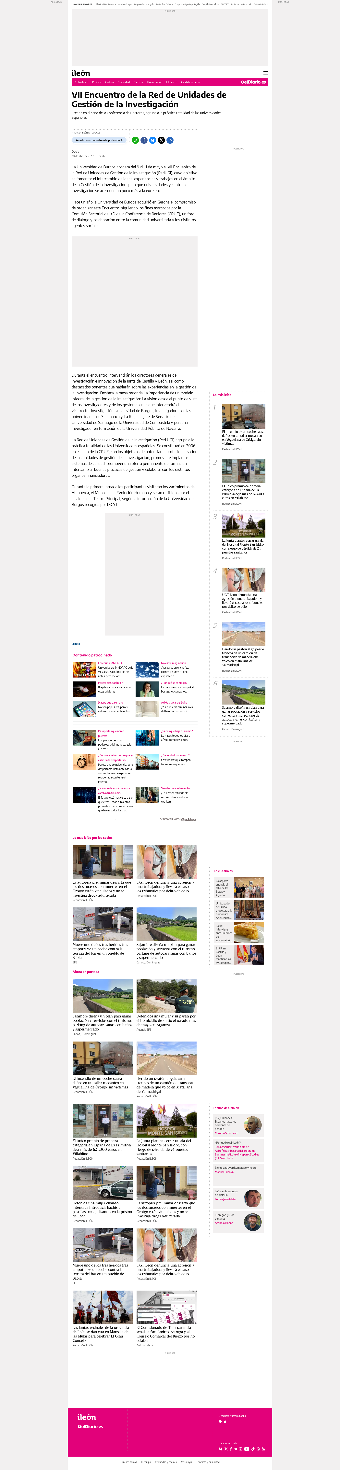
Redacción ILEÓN (83, 900)
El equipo (146, 1462)
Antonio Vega (145, 1345)
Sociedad (124, 82)
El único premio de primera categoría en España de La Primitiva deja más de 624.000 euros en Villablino (102, 1147)
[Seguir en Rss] (263, 1449)
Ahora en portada (86, 972)
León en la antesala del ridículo (226, 1193)
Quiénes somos (129, 1462)
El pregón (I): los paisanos (224, 1216)
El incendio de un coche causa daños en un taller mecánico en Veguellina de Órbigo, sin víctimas (100, 1082)
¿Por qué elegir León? (228, 1142)
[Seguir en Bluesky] (220, 1449)
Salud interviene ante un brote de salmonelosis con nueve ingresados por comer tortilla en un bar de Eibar (224, 933)
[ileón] (99, 1417)
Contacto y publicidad (208, 1462)
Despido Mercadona (210, 4)
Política (96, 82)
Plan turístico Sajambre (106, 4)
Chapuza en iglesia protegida (187, 4)
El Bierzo (171, 82)
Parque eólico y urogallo (144, 4)
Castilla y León (190, 82)
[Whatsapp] (135, 140)
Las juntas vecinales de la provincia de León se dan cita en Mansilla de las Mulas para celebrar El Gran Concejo (101, 1334)
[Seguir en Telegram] (235, 1449)
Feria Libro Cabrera (164, 4)
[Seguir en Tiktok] (253, 1449)
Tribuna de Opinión (226, 1108)
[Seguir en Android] (220, 1421)
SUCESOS (225, 4)
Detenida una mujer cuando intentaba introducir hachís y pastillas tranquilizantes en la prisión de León (102, 1209)
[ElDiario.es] (253, 82)
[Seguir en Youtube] (246, 1449)
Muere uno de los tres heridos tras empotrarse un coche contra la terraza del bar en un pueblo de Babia (100, 951)
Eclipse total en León (263, 4)
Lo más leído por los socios (93, 838)
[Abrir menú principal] (265, 73)
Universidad (154, 82)
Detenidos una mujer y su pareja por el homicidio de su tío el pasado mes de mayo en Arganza (166, 1020)
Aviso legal (186, 1462)
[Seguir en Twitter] (226, 1449)
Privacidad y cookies (166, 1462)
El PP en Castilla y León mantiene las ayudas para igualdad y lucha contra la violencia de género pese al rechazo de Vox (223, 955)
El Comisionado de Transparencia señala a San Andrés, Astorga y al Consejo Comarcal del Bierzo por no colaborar (166, 1334)
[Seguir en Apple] (225, 1421)
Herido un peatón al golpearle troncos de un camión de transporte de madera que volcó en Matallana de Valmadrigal (166, 1085)
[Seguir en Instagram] (240, 1449)
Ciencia (138, 82)
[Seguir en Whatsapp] (258, 1449)
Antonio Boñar (224, 1223)
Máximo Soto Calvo (226, 1133)
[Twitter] (161, 140)
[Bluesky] (152, 140)
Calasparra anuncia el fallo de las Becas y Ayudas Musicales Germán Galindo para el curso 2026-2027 (223, 888)
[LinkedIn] (170, 140)
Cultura (110, 82)
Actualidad (81, 82)
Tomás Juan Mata (225, 1199)
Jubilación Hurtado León (241, 4)
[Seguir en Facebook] (231, 1449)
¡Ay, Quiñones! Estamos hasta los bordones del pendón (225, 1123)
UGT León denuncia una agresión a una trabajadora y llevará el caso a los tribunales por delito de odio (165, 886)
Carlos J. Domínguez (148, 962)
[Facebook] (144, 140)
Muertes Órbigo (125, 4)
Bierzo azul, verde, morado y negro (236, 1167)
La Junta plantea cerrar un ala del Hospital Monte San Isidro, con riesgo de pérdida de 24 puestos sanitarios (164, 1147)
